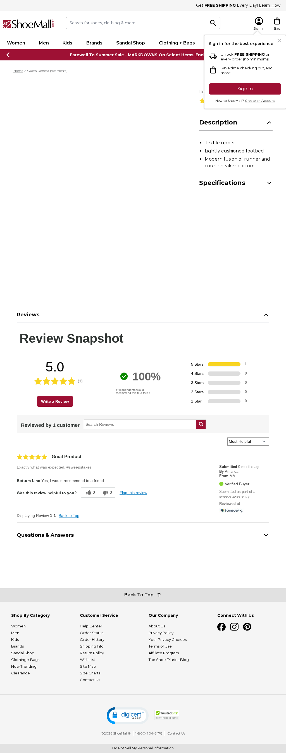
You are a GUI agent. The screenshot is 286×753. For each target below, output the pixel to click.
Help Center (91, 626)
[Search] (213, 23)
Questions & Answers (45, 535)
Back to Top (69, 515)
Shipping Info (92, 646)
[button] (128, 716)
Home (18, 71)
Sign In (245, 88)
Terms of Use (160, 646)
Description (218, 122)
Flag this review (133, 492)
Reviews (28, 315)
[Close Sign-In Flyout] (279, 40)
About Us (157, 626)
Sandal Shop (130, 43)
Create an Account (260, 100)
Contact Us (90, 679)
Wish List (87, 659)
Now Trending (24, 666)
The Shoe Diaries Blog (169, 659)
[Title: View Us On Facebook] (221, 627)
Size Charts (90, 673)
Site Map (88, 666)
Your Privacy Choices (168, 639)
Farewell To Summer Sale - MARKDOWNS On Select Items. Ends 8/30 (143, 54)
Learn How (269, 5)
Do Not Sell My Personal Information (143, 748)
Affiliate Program (164, 653)
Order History (92, 639)
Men (44, 43)
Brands (94, 43)
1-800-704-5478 (149, 733)
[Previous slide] (8, 55)
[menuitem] (16, 43)
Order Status (91, 632)
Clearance (20, 673)
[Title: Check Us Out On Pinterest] (247, 627)
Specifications (222, 183)
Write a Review (55, 401)
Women (16, 43)
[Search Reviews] (201, 424)
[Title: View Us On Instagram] (234, 627)
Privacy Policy (161, 632)
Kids (67, 43)
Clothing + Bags (177, 43)
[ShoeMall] (28, 24)
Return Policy (92, 653)
